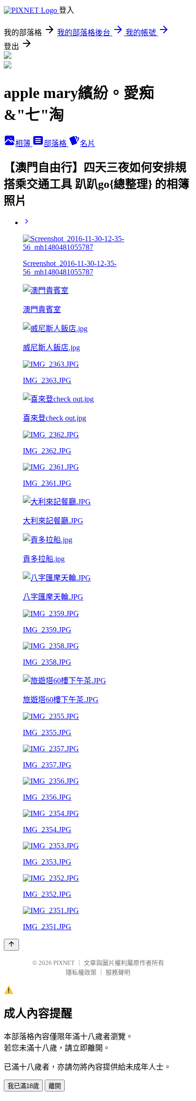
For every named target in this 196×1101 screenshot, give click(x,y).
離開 (55, 1086)
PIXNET (64, 962)
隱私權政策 (81, 972)
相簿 (23, 143)
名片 (87, 143)
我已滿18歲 (23, 1086)
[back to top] (11, 945)
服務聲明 (118, 972)
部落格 (56, 143)
